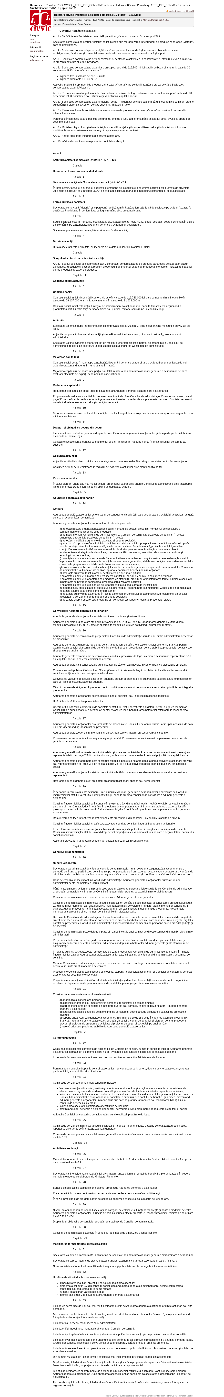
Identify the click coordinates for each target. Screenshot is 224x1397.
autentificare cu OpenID (181, 11)
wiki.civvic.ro (36, 60)
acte (32, 39)
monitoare (35, 42)
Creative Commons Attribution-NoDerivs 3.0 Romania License (165, 1396)
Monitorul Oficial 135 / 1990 (156, 20)
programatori (36, 51)
